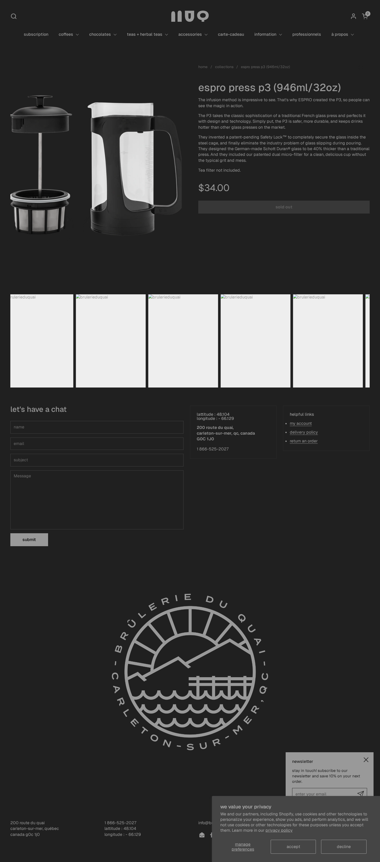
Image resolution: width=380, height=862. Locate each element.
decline (344, 846)
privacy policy (279, 830)
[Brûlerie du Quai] (189, 16)
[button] (13, 16)
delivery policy (304, 432)
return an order (304, 441)
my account (301, 423)
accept (293, 846)
